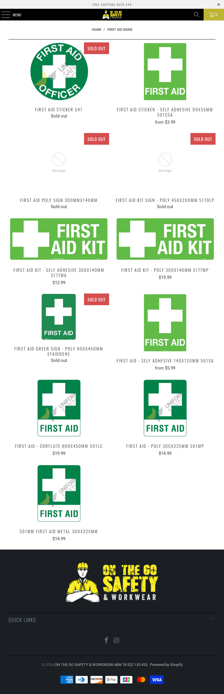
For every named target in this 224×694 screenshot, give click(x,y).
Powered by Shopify (166, 664)
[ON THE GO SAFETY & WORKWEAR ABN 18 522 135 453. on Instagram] (117, 641)
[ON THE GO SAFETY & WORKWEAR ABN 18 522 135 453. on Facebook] (106, 641)
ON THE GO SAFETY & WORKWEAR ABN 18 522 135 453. (101, 664)
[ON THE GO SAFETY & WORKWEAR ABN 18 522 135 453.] (112, 14)
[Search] (196, 14)
